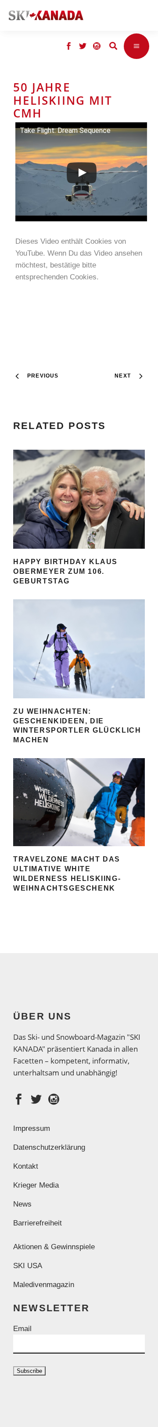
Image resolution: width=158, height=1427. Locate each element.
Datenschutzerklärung (49, 1147)
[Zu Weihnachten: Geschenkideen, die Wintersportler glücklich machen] (79, 648)
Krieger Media (36, 1185)
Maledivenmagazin (43, 1284)
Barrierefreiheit (37, 1223)
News (22, 1204)
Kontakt (25, 1166)
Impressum (31, 1128)
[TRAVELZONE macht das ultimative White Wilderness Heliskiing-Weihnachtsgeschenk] (79, 802)
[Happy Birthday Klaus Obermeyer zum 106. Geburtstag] (79, 499)
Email (22, 1328)
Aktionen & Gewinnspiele (54, 1247)
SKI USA (27, 1266)
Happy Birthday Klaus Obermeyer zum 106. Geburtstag (65, 571)
